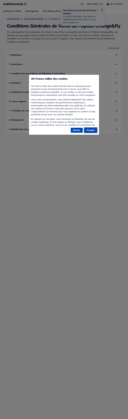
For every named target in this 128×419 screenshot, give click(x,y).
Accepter (90, 130)
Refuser (76, 130)
